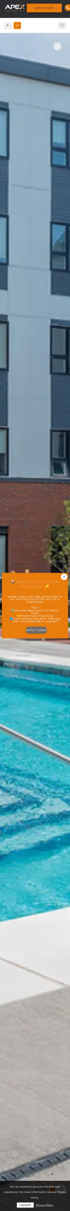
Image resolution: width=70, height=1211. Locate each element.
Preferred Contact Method (31, 399)
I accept (25, 1205)
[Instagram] (15, 320)
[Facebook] (9, 320)
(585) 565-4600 (19, 311)
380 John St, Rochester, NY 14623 (34, 303)
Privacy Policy (44, 1205)
